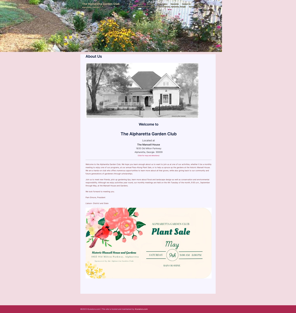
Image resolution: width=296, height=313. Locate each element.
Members (150, 4)
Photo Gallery (162, 4)
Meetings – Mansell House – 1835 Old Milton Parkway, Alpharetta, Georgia (157, 7)
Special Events (194, 7)
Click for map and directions (148, 155)
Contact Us (186, 4)
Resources (175, 4)
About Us (140, 4)
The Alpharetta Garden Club (101, 4)
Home (131, 4)
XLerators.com (141, 309)
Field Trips (198, 4)
